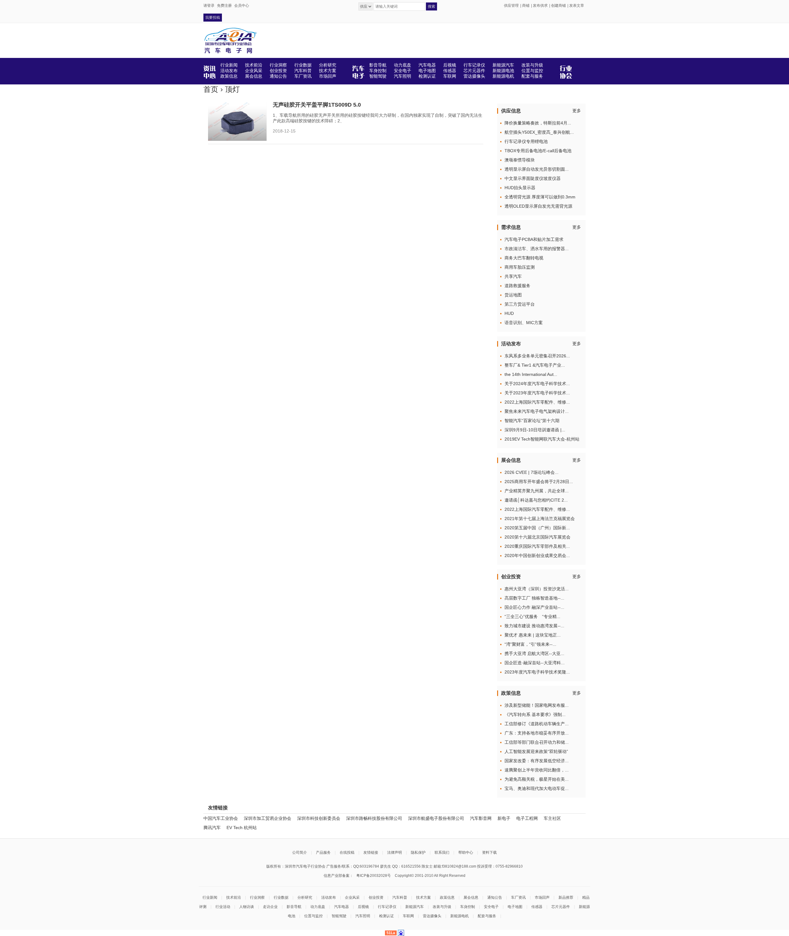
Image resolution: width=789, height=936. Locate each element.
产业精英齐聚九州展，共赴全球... (537, 490)
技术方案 (423, 897)
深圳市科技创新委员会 (318, 818)
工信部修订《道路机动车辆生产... (537, 723)
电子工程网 (527, 818)
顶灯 (232, 89)
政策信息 (447, 897)
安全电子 (491, 907)
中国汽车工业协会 (220, 818)
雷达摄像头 (432, 916)
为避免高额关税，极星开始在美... (537, 779)
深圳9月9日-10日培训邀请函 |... (535, 429)
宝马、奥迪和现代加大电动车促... (537, 788)
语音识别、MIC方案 (524, 322)
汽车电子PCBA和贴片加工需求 (534, 239)
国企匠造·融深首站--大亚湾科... (535, 662)
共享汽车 (513, 276)
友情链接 (370, 852)
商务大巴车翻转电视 (524, 257)
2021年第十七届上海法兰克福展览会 (540, 518)
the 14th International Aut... (531, 374)
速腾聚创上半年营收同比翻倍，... (537, 769)
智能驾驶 (339, 916)
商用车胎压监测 (520, 267)
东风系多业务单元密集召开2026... (537, 355)
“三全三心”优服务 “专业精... (532, 616)
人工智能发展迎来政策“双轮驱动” (536, 751)
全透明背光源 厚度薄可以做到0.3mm (540, 196)
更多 (576, 110)
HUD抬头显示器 (520, 187)
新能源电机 (459, 916)
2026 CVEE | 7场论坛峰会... (531, 472)
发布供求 (540, 5)
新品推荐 (565, 897)
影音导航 (294, 907)
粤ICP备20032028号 (373, 875)
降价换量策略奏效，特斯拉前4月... (538, 122)
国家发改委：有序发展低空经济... (537, 760)
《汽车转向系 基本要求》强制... (535, 714)
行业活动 (222, 907)
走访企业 (270, 907)
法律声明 (394, 852)
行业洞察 (257, 897)
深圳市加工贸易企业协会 (267, 818)
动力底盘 (317, 907)
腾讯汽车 (212, 827)
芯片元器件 (560, 907)
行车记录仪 (387, 907)
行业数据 (281, 897)
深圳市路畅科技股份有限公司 (374, 818)
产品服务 (323, 852)
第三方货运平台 (520, 304)
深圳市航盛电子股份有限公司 (436, 818)
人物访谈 (246, 907)
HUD (509, 313)
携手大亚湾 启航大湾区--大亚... (534, 653)
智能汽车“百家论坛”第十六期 (532, 420)
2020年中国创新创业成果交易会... (537, 555)
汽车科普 (399, 897)
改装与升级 (442, 907)
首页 (210, 89)
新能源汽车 (414, 907)
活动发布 (328, 897)
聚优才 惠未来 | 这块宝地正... (533, 635)
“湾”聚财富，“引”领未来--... (530, 644)
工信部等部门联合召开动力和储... (537, 742)
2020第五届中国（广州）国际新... (537, 527)
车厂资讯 (518, 897)
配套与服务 (487, 916)
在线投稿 (347, 852)
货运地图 (513, 294)
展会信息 (471, 897)
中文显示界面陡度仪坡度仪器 (533, 178)
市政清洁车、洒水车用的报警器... (537, 248)
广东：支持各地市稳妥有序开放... (537, 732)
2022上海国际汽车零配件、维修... (537, 402)
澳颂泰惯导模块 (520, 159)
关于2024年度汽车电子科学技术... (537, 383)
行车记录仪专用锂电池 (526, 141)
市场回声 (542, 897)
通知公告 (494, 897)
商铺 (525, 5)
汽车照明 (362, 916)
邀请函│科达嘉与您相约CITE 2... (536, 500)
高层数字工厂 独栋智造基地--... (534, 598)
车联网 (408, 916)
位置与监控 (313, 916)
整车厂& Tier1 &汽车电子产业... (535, 365)
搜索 (431, 6)
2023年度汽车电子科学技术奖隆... (537, 671)
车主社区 (552, 818)
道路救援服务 (517, 285)
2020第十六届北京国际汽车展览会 (537, 537)
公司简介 (299, 852)
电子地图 (515, 907)
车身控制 (467, 907)
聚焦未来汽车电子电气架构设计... (537, 411)
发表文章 (576, 5)
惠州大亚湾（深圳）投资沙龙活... (537, 588)
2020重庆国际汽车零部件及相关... (537, 546)
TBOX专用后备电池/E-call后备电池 (538, 150)
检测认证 (386, 916)
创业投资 (376, 897)
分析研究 (304, 897)
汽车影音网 (481, 818)
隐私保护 (418, 852)
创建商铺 (558, 5)
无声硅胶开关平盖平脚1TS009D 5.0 (317, 105)
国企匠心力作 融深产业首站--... (534, 607)
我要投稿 (212, 17)
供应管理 (511, 5)
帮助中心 (465, 852)
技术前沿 (233, 897)
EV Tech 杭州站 (242, 827)
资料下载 (489, 852)
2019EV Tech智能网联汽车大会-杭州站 (542, 439)
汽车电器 (341, 907)
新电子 (503, 818)
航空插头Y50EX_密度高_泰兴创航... (539, 132)
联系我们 (442, 852)
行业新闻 (209, 897)
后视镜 (363, 907)
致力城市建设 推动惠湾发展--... (534, 625)
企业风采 (352, 897)
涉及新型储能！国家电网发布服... (537, 705)
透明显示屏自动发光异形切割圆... (537, 169)
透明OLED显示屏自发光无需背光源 (538, 206)
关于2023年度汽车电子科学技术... (537, 392)
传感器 (536, 907)
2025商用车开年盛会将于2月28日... (539, 481)
